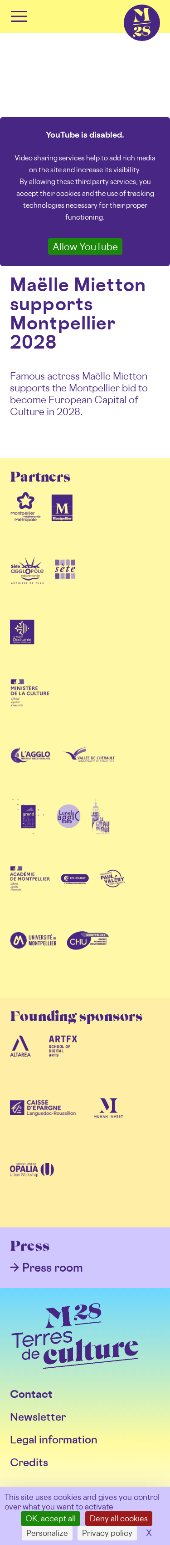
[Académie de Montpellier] (30, 893)
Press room (52, 1267)
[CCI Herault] (75, 893)
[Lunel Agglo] (68, 831)
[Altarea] (20, 1061)
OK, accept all (50, 1518)
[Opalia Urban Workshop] (32, 1185)
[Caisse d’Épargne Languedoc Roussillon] (43, 1123)
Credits (29, 1462)
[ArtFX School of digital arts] (63, 1061)
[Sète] (65, 583)
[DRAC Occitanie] (30, 707)
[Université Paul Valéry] (112, 893)
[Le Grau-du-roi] (100, 831)
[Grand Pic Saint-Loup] (28, 831)
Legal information (53, 1439)
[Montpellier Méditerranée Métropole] (25, 521)
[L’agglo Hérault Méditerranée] (31, 769)
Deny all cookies (119, 1518)
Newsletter (38, 1416)
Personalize (47, 1533)
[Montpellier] (62, 521)
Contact (31, 1394)
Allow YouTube (85, 246)
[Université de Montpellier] (33, 955)
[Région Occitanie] (22, 645)
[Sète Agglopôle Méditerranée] (27, 583)
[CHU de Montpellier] (87, 955)
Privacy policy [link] (107, 1533)
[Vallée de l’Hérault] (89, 769)
